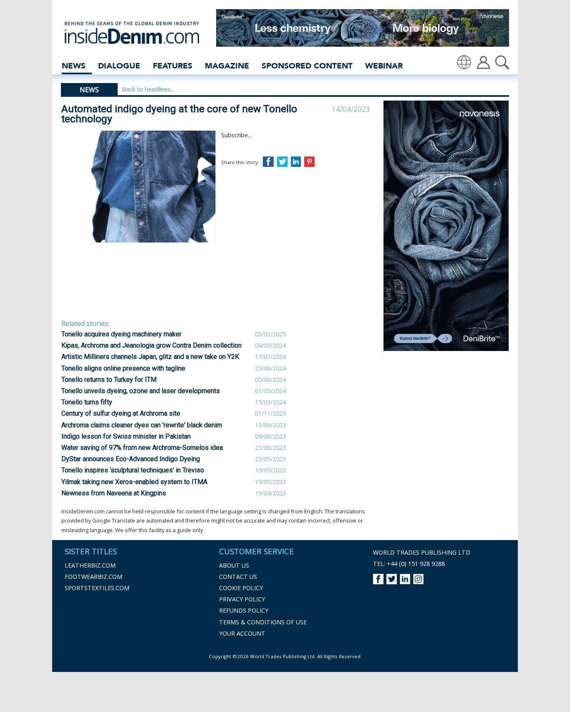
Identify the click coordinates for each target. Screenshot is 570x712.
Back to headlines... (148, 89)
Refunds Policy (243, 610)
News (74, 66)
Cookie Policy (241, 588)
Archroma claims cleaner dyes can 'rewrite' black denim (141, 425)
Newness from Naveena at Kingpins (113, 493)
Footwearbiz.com (93, 577)
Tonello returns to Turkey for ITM (108, 380)
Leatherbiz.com (90, 565)
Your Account (242, 633)
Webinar (384, 66)
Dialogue (119, 66)
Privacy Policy (242, 599)
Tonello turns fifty (86, 402)
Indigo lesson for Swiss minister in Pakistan (126, 436)
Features (172, 66)
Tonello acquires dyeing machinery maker (121, 334)
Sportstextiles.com (97, 588)
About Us (234, 565)
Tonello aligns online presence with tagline (123, 368)
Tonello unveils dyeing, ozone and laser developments (140, 391)
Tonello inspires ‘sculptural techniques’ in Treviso (132, 470)
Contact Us (238, 577)
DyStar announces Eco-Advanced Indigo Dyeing (130, 459)
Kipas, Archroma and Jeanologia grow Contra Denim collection (151, 345)
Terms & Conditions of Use (263, 622)
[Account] (483, 61)
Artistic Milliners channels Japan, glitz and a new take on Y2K (150, 357)
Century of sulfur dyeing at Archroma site (120, 413)
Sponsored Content (307, 66)
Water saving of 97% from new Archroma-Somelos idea (142, 448)
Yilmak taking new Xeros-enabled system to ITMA (134, 482)
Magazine (227, 66)
